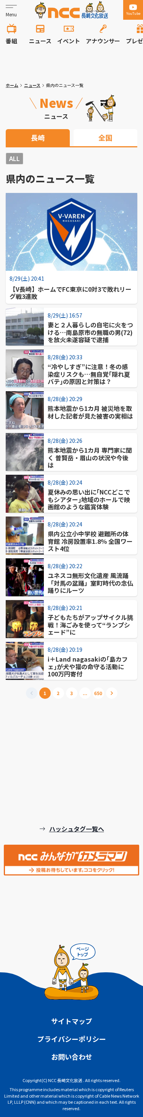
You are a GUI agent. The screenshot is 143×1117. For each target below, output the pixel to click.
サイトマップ (71, 1021)
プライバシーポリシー (71, 1039)
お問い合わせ (71, 1057)
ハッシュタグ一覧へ (76, 828)
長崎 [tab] (38, 137)
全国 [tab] (105, 137)
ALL (14, 158)
